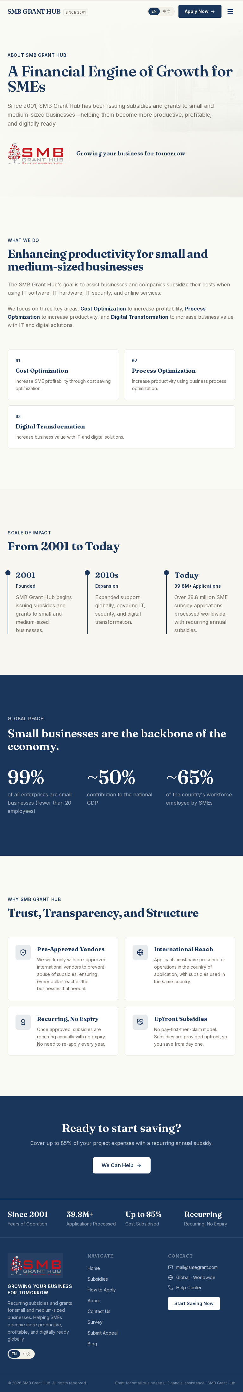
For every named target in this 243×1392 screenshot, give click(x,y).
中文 (167, 11)
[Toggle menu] (230, 11)
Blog (92, 1343)
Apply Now (197, 11)
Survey (95, 1322)
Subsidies (98, 1279)
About (94, 1300)
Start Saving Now (194, 1303)
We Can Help (118, 1165)
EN (154, 11)
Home (94, 1268)
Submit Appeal (103, 1333)
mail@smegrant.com (197, 1267)
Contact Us (99, 1311)
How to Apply (102, 1289)
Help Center (189, 1287)
